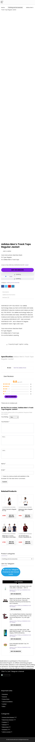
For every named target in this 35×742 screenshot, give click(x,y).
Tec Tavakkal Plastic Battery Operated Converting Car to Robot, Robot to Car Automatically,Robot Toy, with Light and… (20, 616)
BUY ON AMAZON (17, 270)
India (10, 276)
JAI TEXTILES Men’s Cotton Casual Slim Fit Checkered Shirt (25, 537)
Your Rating (4, 417)
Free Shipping (8, 14)
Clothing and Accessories (15, 7)
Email (3, 470)
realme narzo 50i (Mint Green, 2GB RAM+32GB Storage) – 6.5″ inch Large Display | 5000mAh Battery (20, 631)
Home (3, 7)
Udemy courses (6, 732)
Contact (4, 704)
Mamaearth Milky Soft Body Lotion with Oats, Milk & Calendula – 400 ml (21, 587)
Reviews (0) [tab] (6, 297)
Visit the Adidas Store (20, 368)
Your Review (5, 422)
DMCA (3, 706)
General (4, 724)
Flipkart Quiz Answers (7, 720)
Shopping (4, 729)
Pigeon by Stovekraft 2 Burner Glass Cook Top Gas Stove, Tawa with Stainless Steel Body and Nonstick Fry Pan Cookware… (20, 601)
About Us (4, 696)
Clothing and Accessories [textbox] (17, 559)
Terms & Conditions (7, 701)
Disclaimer (5, 694)
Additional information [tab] (9, 295)
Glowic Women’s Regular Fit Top (9, 509)
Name (3, 464)
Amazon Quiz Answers (8, 717)
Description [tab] (6, 292)
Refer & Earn (5, 727)
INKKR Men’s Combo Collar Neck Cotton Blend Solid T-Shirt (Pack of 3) (9, 537)
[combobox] (17, 559)
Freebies (4, 722)
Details (26, 265)
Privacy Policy (5, 699)
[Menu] (2, 2)
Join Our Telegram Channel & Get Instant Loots (10, 572)
